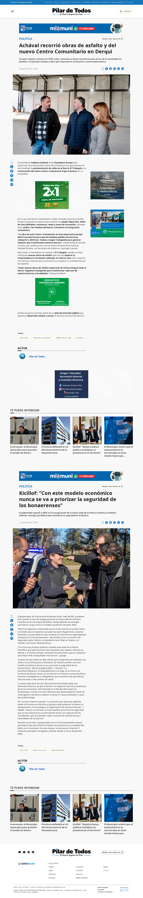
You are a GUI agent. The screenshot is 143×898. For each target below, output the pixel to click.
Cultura (129, 2)
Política (49, 2)
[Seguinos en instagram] (28, 852)
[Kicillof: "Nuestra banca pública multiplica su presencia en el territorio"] (87, 430)
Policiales (76, 2)
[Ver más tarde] (103, 68)
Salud (56, 2)
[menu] (12, 11)
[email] (118, 68)
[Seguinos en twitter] (24, 852)
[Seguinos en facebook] (33, 852)
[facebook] (110, 68)
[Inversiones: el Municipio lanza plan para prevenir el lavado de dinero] (24, 430)
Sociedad (96, 2)
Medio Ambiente (117, 2)
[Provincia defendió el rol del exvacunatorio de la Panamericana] (56, 430)
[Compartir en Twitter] (114, 68)
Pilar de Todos (37, 356)
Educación (65, 2)
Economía (86, 2)
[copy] (122, 68)
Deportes (105, 2)
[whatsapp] (106, 68)
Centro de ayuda (103, 887)
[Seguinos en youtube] (19, 852)
